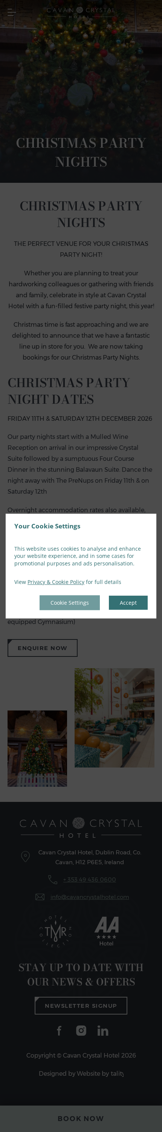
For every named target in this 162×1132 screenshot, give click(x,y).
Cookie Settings (69, 602)
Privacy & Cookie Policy (56, 582)
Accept (128, 602)
